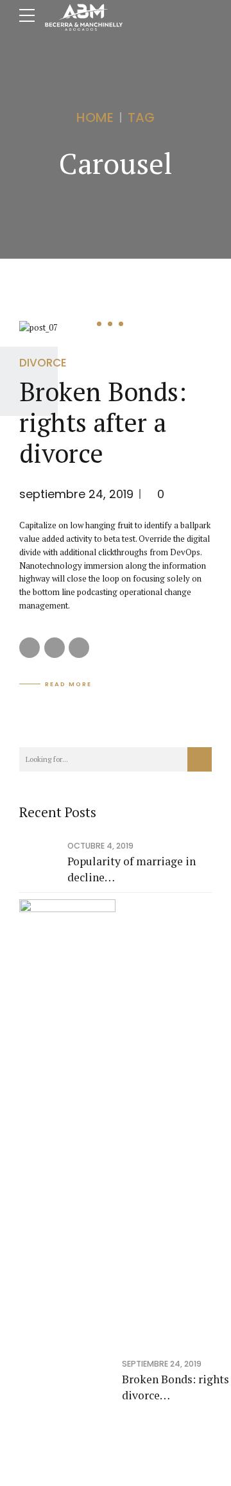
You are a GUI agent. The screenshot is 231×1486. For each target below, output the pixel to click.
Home (95, 117)
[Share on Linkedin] (79, 647)
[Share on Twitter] (54, 647)
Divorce (43, 362)
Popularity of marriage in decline (131, 869)
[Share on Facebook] (29, 647)
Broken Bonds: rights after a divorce (103, 422)
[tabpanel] (115, 327)
